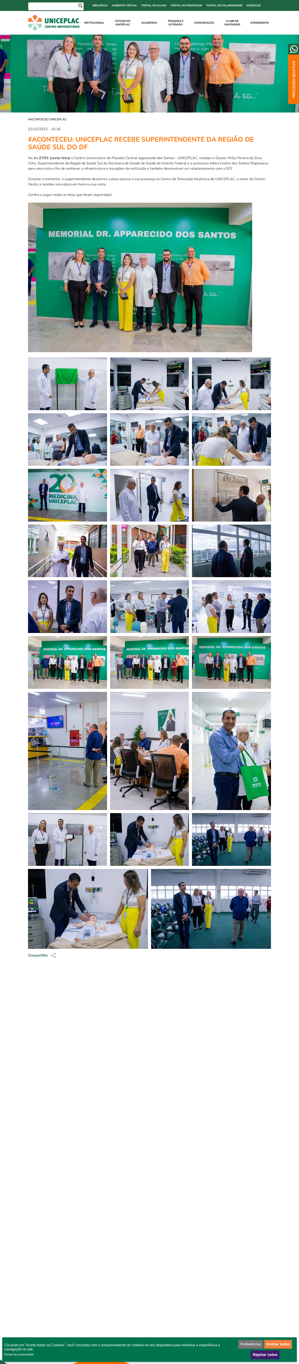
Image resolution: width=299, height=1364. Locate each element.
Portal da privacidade (19, 1354)
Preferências (250, 1344)
